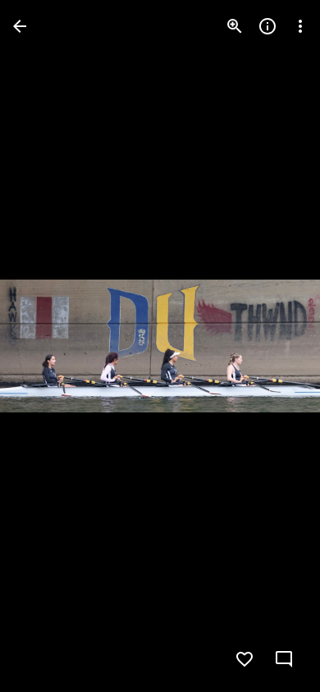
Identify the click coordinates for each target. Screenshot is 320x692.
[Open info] (267, 26)
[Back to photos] (19, 26)
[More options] (300, 26)
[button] (46, 346)
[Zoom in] (234, 26)
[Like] (244, 659)
